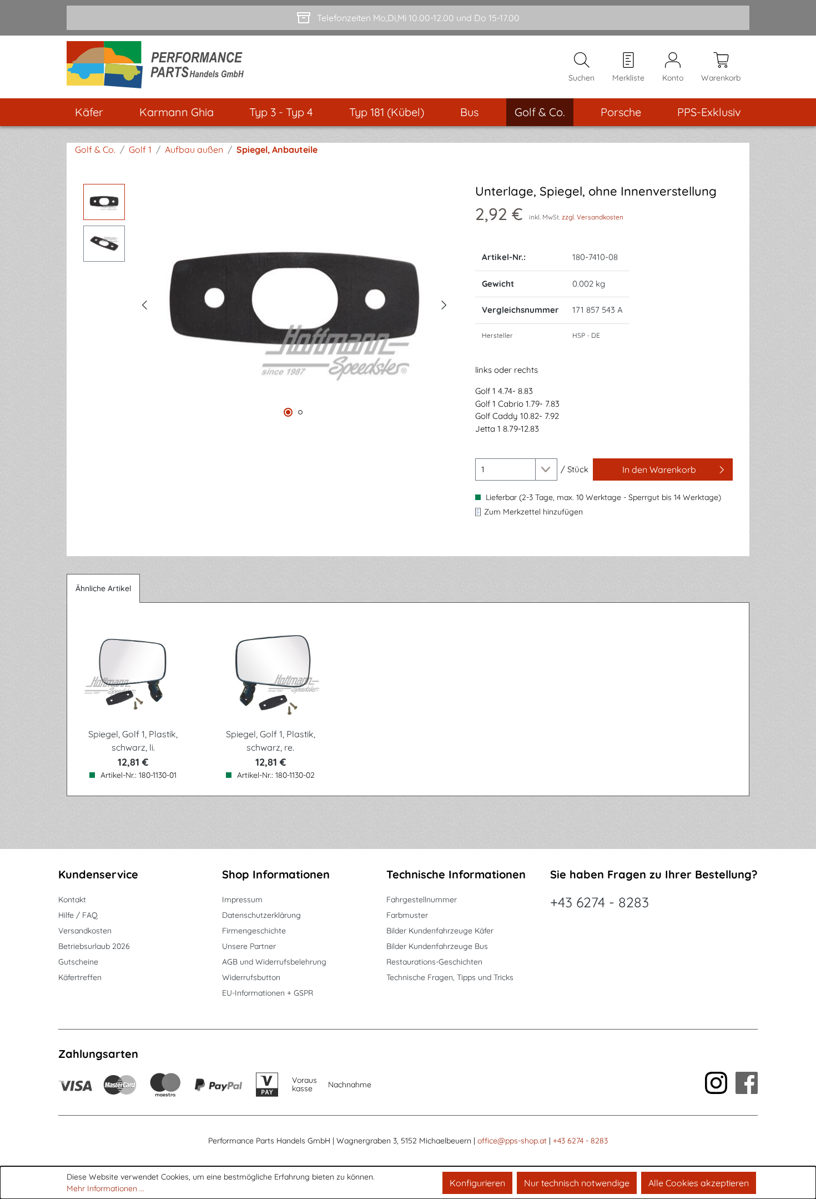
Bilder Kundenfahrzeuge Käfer (439, 931)
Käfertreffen (80, 977)
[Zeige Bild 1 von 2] (288, 412)
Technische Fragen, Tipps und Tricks (449, 977)
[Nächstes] (444, 303)
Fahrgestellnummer (421, 900)
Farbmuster (407, 915)
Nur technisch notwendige (576, 1182)
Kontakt (72, 900)
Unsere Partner (249, 946)
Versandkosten (85, 931)
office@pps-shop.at (512, 1141)
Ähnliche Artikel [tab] (103, 588)
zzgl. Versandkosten (592, 217)
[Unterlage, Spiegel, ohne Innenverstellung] (294, 303)
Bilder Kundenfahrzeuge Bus (437, 946)
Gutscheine (78, 962)
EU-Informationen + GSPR (267, 993)
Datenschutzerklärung (261, 915)
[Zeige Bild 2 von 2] (300, 412)
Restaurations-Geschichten (434, 962)
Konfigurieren (477, 1182)
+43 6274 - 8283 (599, 902)
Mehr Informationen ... (105, 1188)
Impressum (242, 900)
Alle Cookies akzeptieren (698, 1182)
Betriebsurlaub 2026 (94, 946)
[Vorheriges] (144, 303)
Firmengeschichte (254, 931)
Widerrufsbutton (251, 977)
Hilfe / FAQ (78, 915)
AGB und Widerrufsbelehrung (274, 962)
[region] (268, 303)
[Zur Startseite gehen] (159, 67)
